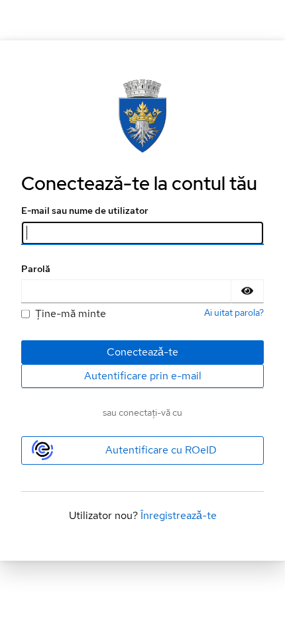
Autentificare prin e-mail (142, 376)
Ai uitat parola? (234, 312)
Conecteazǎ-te (142, 352)
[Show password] (247, 291)
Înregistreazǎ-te (179, 515)
